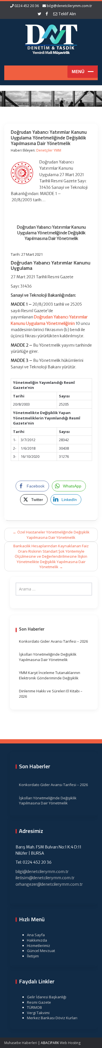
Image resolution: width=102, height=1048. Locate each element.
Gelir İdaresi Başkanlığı (46, 996)
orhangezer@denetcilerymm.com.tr (49, 884)
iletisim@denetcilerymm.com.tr (45, 877)
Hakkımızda (37, 940)
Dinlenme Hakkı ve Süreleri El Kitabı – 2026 (50, 693)
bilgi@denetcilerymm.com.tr (69, 5)
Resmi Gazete (39, 1002)
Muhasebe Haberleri (20, 1042)
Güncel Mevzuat (41, 950)
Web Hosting (70, 1042)
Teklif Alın (66, 13)
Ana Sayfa (36, 934)
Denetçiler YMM (48, 150)
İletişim (33, 956)
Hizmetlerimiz (38, 945)
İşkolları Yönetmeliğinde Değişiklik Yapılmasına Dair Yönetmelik (47, 657)
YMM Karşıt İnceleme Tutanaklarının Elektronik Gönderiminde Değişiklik (49, 675)
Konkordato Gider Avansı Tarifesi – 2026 (53, 641)
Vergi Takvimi (38, 1012)
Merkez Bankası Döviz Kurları (52, 1017)
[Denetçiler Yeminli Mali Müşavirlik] (51, 38)
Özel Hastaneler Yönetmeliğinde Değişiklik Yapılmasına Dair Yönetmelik (51, 535)
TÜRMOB (34, 1007)
